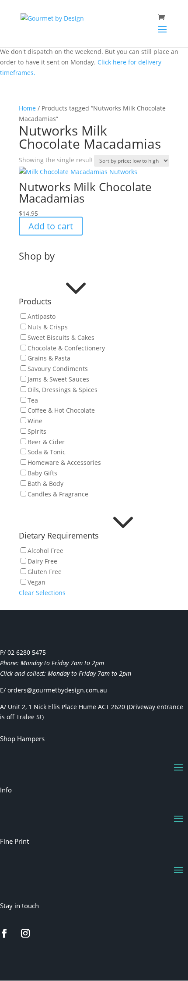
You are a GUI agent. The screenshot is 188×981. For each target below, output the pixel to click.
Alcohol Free (45, 550)
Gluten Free (45, 571)
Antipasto (42, 316)
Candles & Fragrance (58, 494)
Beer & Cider (46, 442)
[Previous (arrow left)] (15, 491)
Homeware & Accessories (64, 462)
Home (27, 108)
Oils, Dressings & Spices (62, 389)
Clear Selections (42, 593)
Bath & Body (45, 483)
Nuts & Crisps (48, 327)
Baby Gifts (42, 473)
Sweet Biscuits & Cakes (61, 337)
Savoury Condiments (58, 368)
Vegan (36, 582)
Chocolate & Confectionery (66, 348)
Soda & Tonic (47, 452)
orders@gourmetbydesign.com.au (57, 690)
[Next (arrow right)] (172, 491)
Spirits (37, 431)
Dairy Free (42, 561)
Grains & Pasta (49, 358)
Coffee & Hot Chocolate (61, 410)
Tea (33, 400)
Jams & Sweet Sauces (58, 379)
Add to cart (50, 226)
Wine (35, 421)
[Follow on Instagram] (25, 933)
